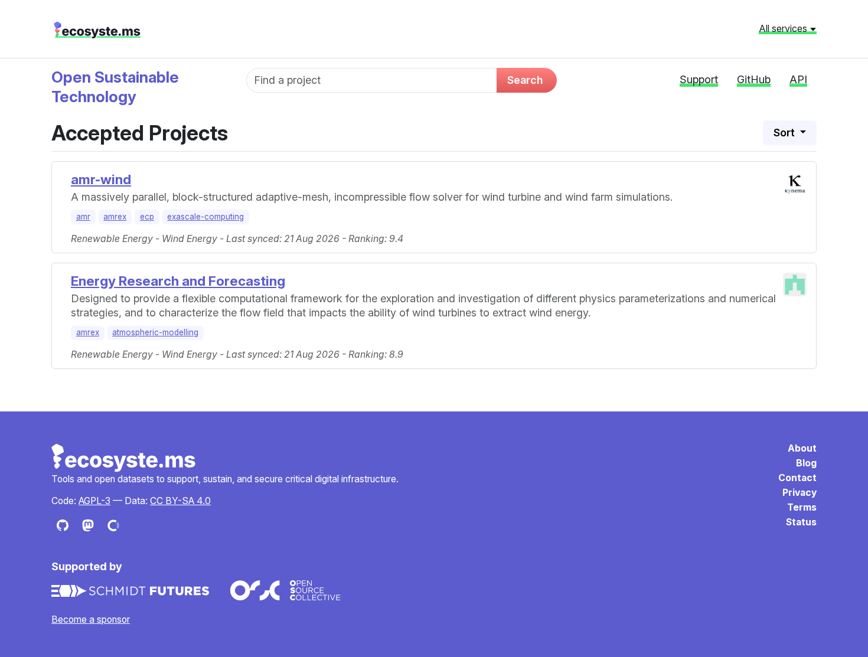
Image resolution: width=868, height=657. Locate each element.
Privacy (799, 492)
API (798, 79)
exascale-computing (205, 216)
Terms (802, 507)
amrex (114, 216)
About (802, 448)
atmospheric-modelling (155, 332)
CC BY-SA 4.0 (180, 500)
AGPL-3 (94, 500)
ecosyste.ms (97, 30)
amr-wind (101, 179)
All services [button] (784, 28)
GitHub (754, 79)
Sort (785, 132)
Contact (797, 477)
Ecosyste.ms (124, 458)
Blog (806, 463)
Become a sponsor (90, 619)
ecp (147, 216)
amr (83, 216)
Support (699, 79)
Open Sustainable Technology (115, 87)
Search (525, 80)
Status (801, 522)
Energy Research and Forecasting (178, 281)
